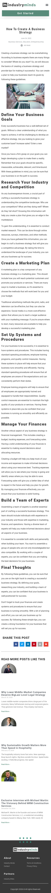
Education (26, 42)
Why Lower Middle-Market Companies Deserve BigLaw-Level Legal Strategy (23, 693)
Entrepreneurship (37, 42)
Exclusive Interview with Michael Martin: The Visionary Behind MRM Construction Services (25, 803)
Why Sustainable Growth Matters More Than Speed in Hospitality (23, 746)
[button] (47, 5)
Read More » (5, 711)
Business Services (15, 42)
